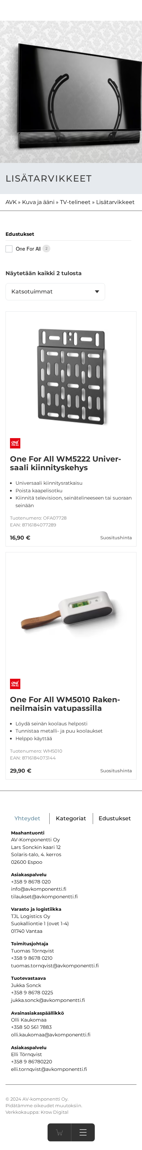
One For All (28, 248)
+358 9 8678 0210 (31, 958)
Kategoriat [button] (71, 818)
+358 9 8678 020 (31, 882)
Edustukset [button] (115, 818)
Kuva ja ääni (38, 202)
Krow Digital (55, 1112)
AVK (11, 202)
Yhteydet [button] (27, 818)
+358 (17, 1062)
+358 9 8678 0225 (32, 992)
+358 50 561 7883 (31, 1027)
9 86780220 (38, 1062)
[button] (83, 1132)
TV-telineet (75, 202)
